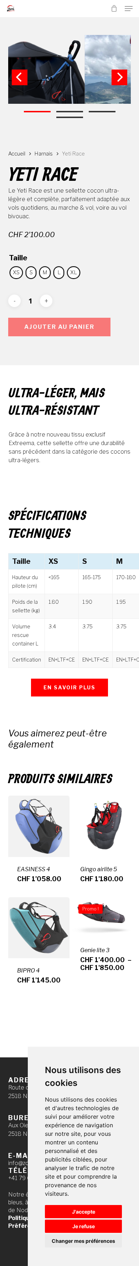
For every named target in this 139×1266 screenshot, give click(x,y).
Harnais (44, 153)
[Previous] (19, 77)
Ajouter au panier (59, 326)
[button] (129, 8)
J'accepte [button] (83, 1212)
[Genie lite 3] (102, 917)
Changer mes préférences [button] (83, 1241)
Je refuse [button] (83, 1226)
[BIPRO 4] (39, 928)
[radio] (16, 272)
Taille (18, 257)
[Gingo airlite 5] (102, 826)
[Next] (119, 77)
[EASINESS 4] (39, 826)
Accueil (16, 153)
